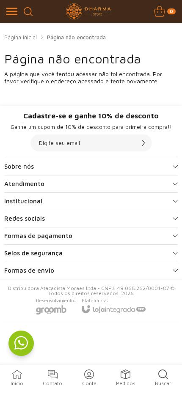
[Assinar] (143, 142)
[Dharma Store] (89, 11)
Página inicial (20, 37)
